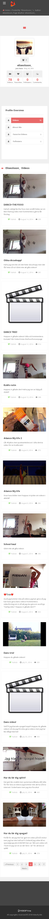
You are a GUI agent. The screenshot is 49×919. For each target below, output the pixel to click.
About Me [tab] (17, 127)
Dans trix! (9, 652)
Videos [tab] (27, 120)
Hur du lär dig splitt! (15, 777)
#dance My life (12, 491)
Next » (24, 868)
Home (7, 10)
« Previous (9, 864)
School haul (10, 544)
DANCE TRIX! (10, 332)
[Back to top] (40, 913)
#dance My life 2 (13, 438)
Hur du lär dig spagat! (15, 833)
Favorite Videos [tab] (27, 134)
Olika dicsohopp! (13, 260)
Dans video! (10, 722)
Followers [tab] (27, 141)
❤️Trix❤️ (8, 594)
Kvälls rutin (10, 385)
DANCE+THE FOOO (14, 204)
